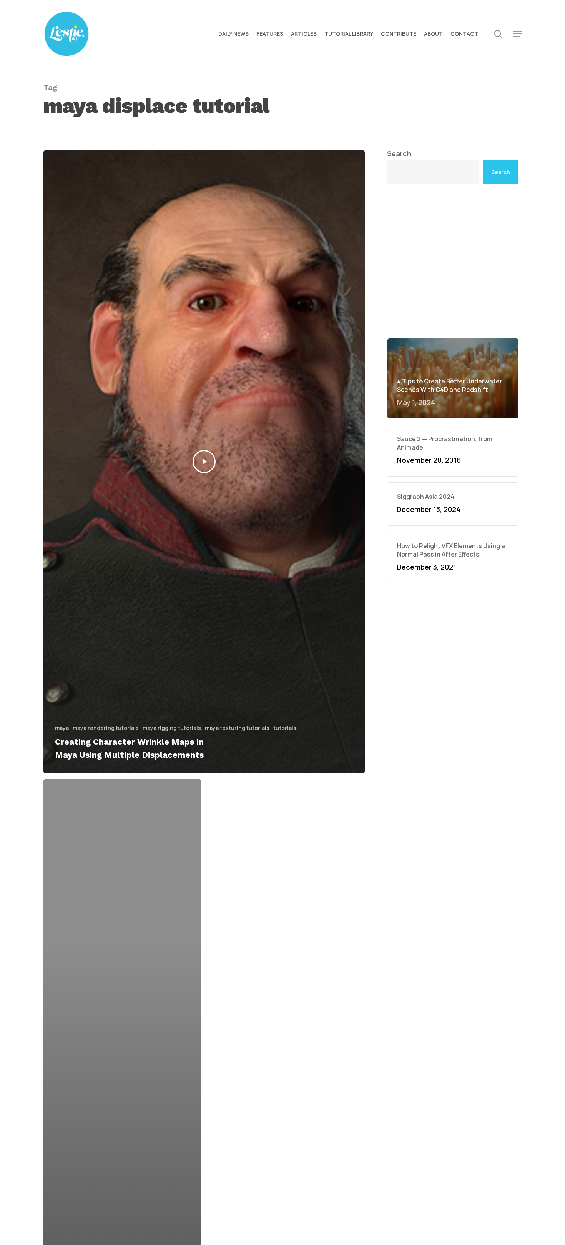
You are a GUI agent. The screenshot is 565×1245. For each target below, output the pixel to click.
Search (399, 153)
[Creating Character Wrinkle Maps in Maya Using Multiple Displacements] (204, 461)
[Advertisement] (452, 261)
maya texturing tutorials (237, 728)
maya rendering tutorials (106, 728)
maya (62, 728)
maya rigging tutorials (172, 728)
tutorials (284, 728)
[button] (517, 34)
